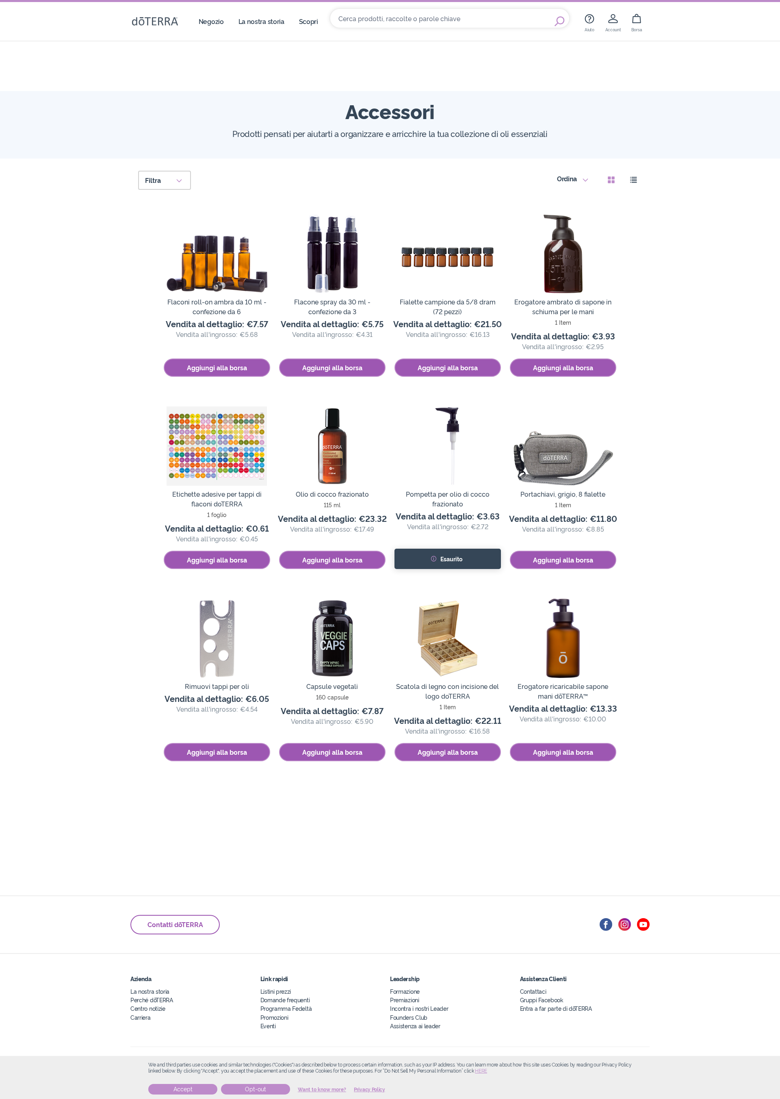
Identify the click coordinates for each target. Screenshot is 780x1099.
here (481, 1071)
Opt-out (255, 1089)
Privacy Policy (369, 1089)
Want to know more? (322, 1089)
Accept (183, 1089)
